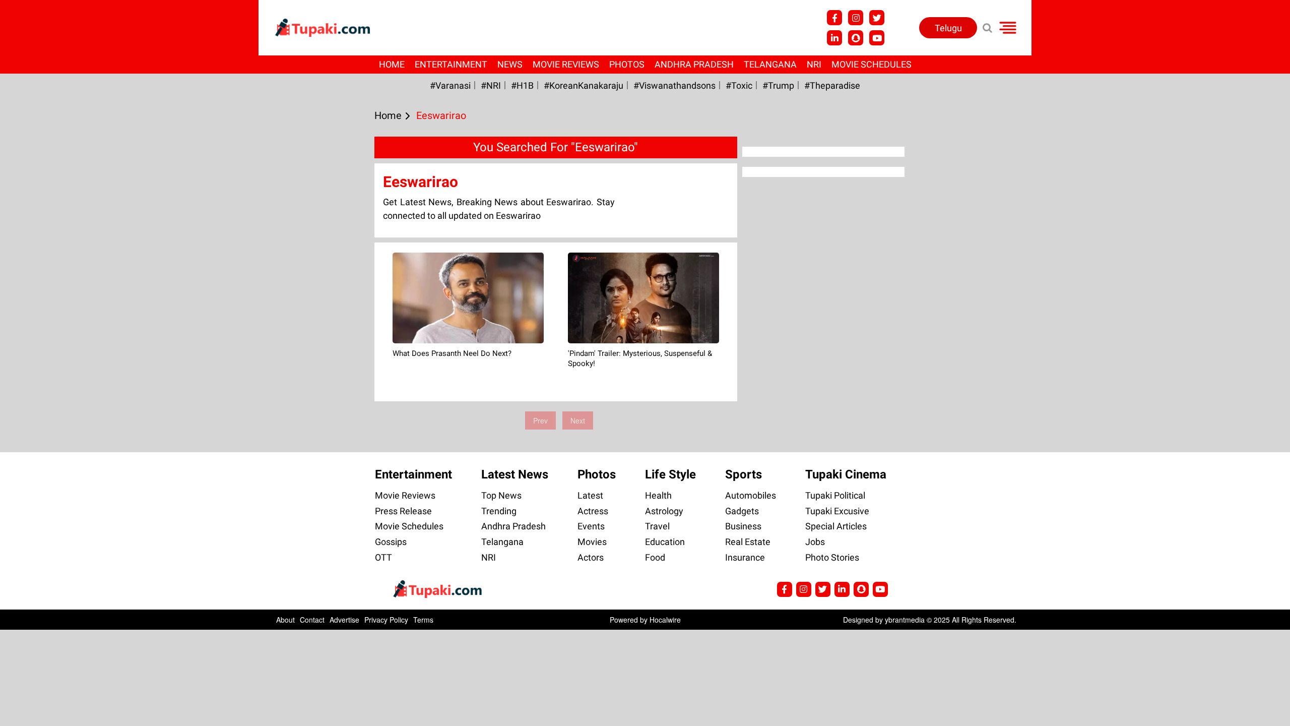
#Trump (778, 85)
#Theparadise (832, 85)
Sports (743, 474)
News (510, 64)
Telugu (948, 28)
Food (655, 557)
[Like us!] (834, 17)
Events (591, 526)
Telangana (770, 64)
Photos (626, 64)
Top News (501, 495)
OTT (383, 557)
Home (392, 64)
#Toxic (739, 85)
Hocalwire (665, 620)
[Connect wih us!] (834, 37)
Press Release (403, 511)
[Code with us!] (855, 37)
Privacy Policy (386, 620)
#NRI (491, 85)
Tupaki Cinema (845, 474)
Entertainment (451, 64)
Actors (590, 557)
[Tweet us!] (855, 17)
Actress (592, 511)
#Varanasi (450, 85)
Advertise (344, 620)
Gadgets (742, 511)
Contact (312, 620)
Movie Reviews (566, 64)
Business (743, 526)
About (285, 620)
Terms (423, 620)
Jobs (815, 541)
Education (665, 541)
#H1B (522, 85)
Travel (657, 526)
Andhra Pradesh (694, 64)
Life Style (670, 474)
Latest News (514, 474)
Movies (592, 541)
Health (658, 495)
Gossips (391, 541)
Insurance (745, 557)
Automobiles (750, 495)
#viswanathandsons (674, 85)
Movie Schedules (871, 64)
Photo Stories (832, 557)
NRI (814, 64)
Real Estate (747, 541)
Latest (590, 495)
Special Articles (836, 526)
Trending (499, 511)
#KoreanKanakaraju (583, 85)
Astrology (664, 511)
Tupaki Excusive (837, 511)
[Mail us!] (876, 37)
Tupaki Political (835, 495)
